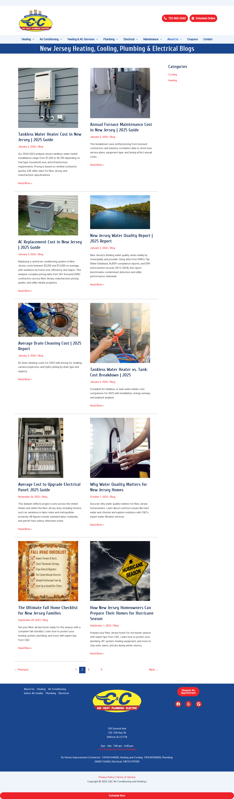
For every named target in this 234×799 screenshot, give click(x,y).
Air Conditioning (57, 689)
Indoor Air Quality (33, 693)
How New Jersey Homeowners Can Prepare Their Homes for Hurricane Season (121, 613)
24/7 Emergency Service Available (117, 749)
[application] (32, 39)
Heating (172, 80)
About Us (29, 689)
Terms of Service (126, 777)
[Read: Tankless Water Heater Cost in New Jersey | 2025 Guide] (48, 97)
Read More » (25, 183)
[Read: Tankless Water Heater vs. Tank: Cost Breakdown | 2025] (120, 332)
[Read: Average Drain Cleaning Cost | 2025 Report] (48, 319)
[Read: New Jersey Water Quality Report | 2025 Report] (120, 212)
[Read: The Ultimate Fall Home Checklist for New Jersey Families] (48, 571)
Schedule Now (117, 795)
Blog (40, 146)
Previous (21, 669)
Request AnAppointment (188, 691)
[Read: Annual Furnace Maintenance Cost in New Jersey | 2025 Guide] (120, 92)
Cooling (172, 74)
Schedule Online (205, 18)
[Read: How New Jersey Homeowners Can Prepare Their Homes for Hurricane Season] (120, 571)
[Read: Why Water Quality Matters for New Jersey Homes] (120, 447)
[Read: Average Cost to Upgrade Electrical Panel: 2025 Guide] (40, 447)
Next (153, 669)
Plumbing (51, 693)
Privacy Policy (106, 777)
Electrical (64, 693)
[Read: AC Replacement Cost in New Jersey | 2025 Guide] (48, 215)
